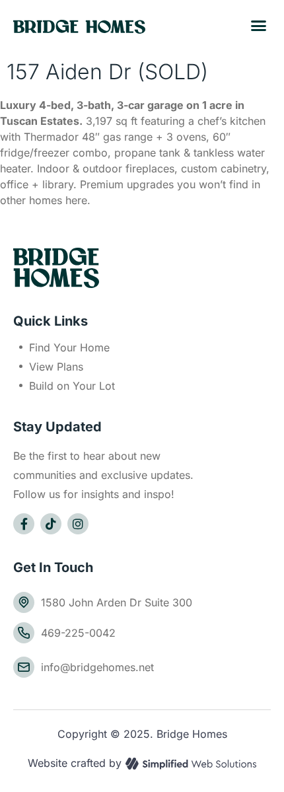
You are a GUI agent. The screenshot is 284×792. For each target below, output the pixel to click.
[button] (258, 25)
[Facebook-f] (23, 523)
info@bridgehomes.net (97, 667)
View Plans (56, 366)
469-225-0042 (78, 632)
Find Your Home (69, 347)
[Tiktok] (50, 523)
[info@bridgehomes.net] (23, 667)
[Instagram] (78, 523)
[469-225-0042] (23, 632)
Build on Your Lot (72, 385)
